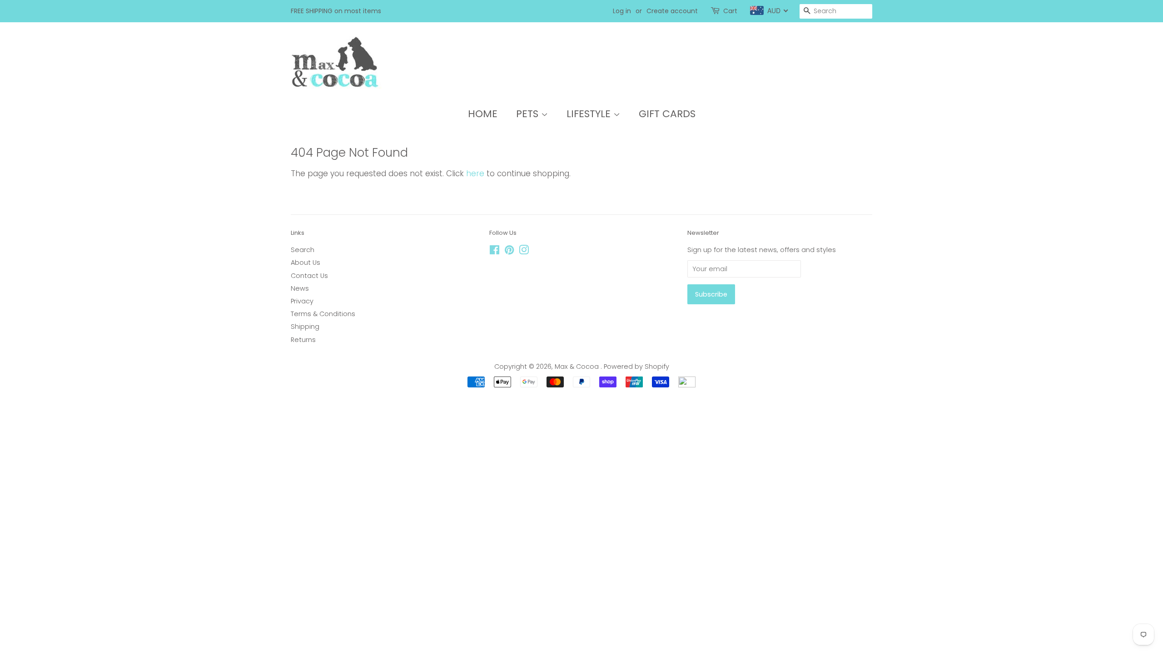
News (300, 288)
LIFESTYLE (590, 114)
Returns (303, 339)
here (475, 173)
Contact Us (309, 275)
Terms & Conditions (323, 313)
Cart (730, 10)
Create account (672, 10)
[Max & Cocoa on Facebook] (494, 251)
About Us (305, 262)
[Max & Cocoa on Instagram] (524, 251)
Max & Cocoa (578, 366)
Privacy (302, 301)
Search (302, 249)
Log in (622, 10)
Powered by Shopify (636, 366)
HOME (482, 114)
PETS (528, 114)
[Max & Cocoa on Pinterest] (509, 251)
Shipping (305, 326)
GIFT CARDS (667, 114)
